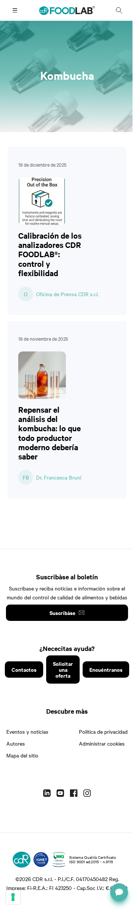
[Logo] (22, 859)
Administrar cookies (102, 743)
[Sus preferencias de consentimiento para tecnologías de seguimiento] (13, 897)
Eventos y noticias (27, 731)
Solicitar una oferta (63, 669)
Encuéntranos (105, 669)
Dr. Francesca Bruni (58, 477)
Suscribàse (63, 612)
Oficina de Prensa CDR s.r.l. (67, 294)
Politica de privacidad (103, 731)
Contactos (24, 669)
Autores (15, 743)
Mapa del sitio (22, 755)
